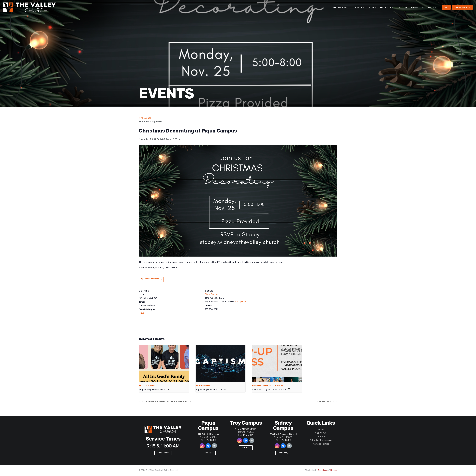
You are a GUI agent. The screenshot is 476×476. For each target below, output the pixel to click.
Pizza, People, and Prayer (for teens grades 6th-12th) (166, 401)
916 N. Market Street (245, 429)
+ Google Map (241, 301)
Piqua (141, 313)
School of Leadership (321, 440)
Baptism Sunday (203, 385)
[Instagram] (202, 445)
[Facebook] (208, 445)
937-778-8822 (208, 440)
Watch (320, 429)
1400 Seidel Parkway (208, 434)
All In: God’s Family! (147, 385)
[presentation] (164, 363)
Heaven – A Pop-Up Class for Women (267, 385)
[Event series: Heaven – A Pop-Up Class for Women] (289, 389)
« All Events (145, 118)
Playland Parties (320, 444)
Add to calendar (152, 279)
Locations (320, 436)
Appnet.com (323, 470)
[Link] (29, 7)
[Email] (214, 445)
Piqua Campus (211, 294)
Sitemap (333, 470)
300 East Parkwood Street (283, 434)
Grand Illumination (326, 401)
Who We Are (321, 432)
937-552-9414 (245, 434)
